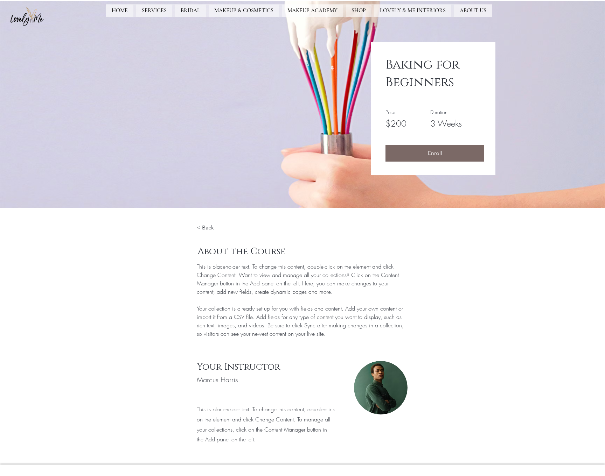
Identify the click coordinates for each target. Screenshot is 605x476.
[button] (434, 153)
